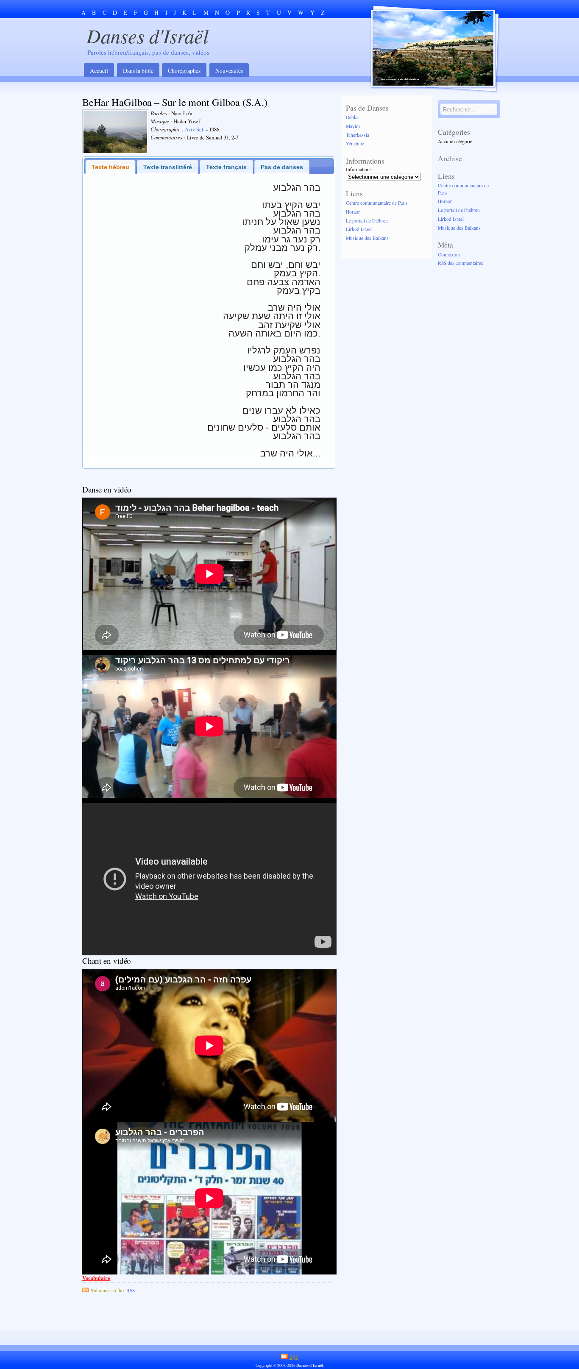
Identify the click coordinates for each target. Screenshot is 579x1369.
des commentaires (460, 263)
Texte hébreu (110, 167)
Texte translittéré (167, 167)
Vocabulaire (96, 1278)
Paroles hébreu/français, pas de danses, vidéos (148, 52)
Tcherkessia (357, 135)
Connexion (449, 254)
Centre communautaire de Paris (377, 203)
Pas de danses (282, 167)
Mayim (353, 126)
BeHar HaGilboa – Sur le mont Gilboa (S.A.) (174, 102)
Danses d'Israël (147, 35)
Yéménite (355, 144)
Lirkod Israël (359, 229)
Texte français (226, 167)
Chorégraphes (184, 71)
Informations (359, 169)
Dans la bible (138, 71)
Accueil (99, 71)
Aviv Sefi (195, 129)
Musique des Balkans (367, 238)
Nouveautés (229, 71)
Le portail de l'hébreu (367, 220)
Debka (352, 117)
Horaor (353, 212)
